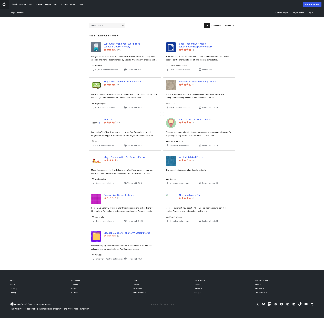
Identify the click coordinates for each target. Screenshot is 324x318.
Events (197, 285)
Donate (198, 289)
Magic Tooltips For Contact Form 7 (122, 81)
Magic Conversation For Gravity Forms (124, 157)
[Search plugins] (122, 25)
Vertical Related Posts (191, 157)
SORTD (108, 119)
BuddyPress (261, 293)
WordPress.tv (139, 293)
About (12, 281)
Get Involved (199, 281)
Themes (74, 285)
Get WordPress (312, 4)
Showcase (75, 281)
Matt (258, 285)
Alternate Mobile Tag (190, 195)
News (12, 285)
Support (136, 285)
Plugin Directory (17, 13)
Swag (197, 293)
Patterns (74, 293)
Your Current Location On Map (195, 119)
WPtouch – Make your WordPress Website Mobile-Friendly (122, 45)
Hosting (13, 289)
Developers (138, 289)
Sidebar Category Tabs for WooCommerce (127, 233)
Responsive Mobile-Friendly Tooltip (197, 81)
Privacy (13, 293)
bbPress (259, 289)
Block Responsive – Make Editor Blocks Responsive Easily (195, 45)
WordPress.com (262, 281)
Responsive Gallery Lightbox (119, 195)
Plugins (74, 289)
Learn (135, 281)
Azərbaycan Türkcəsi (42, 304)
